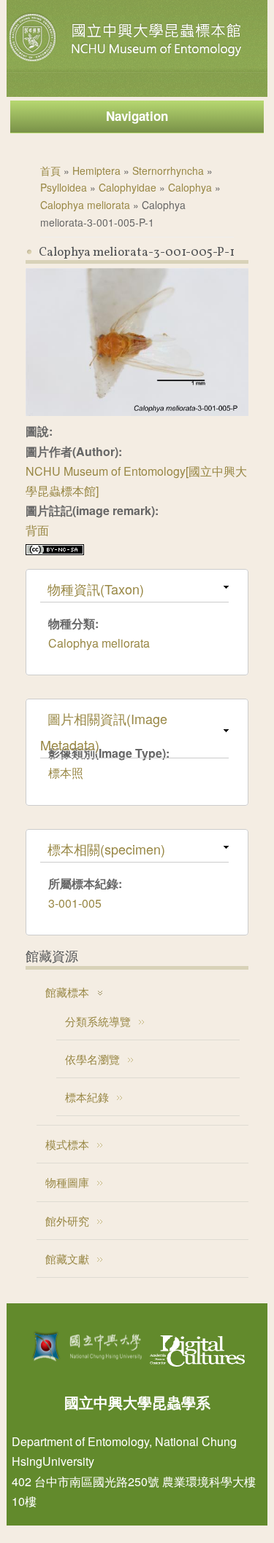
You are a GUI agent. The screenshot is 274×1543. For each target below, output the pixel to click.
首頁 (50, 170)
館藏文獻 (67, 1258)
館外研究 (67, 1220)
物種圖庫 (67, 1182)
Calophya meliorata (85, 204)
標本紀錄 (87, 1096)
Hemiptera (96, 170)
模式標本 (67, 1144)
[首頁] (127, 61)
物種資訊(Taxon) (95, 588)
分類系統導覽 (98, 1021)
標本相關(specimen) (106, 848)
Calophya (190, 187)
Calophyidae (127, 187)
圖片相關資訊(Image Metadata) (103, 731)
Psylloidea (63, 187)
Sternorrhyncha (168, 170)
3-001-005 (75, 903)
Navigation (137, 116)
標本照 (65, 772)
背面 (37, 530)
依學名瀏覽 (92, 1059)
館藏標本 (67, 992)
